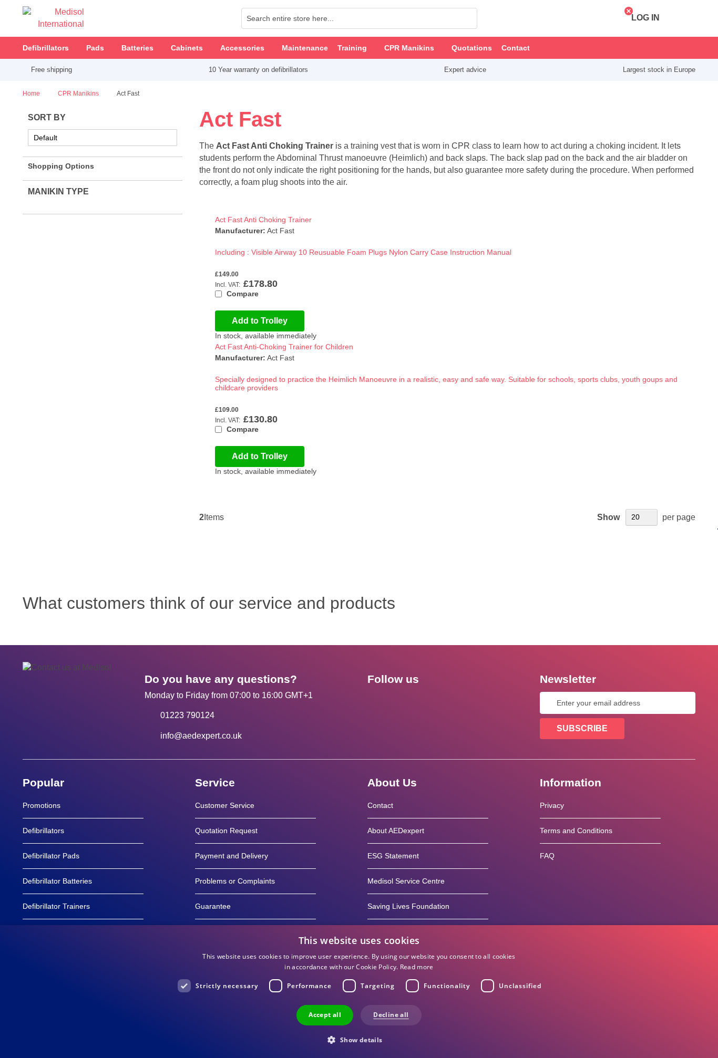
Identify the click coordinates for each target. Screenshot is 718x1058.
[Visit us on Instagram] (439, 703)
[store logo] (53, 18)
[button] (358, 1039)
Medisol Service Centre (406, 881)
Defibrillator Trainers (56, 906)
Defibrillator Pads (51, 856)
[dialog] (359, 991)
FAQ (547, 856)
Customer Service (224, 805)
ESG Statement (393, 856)
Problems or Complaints (235, 881)
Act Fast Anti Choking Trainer (263, 219)
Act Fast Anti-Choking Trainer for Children (284, 347)
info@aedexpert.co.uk (201, 735)
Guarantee (213, 906)
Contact (380, 805)
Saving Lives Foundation (408, 906)
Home (32, 93)
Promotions (41, 805)
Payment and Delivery (231, 856)
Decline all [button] (390, 1014)
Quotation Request (226, 830)
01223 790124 (187, 715)
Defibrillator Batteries (57, 881)
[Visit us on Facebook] (378, 703)
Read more (417, 966)
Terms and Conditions (576, 830)
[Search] (466, 18)
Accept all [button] (325, 1014)
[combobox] (359, 18)
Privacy (552, 805)
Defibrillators (43, 830)
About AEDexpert (395, 830)
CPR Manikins (79, 93)
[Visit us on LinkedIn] (409, 703)
